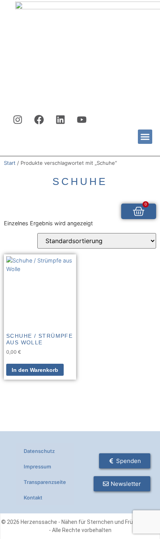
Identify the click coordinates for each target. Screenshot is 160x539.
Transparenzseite (45, 482)
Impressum (37, 466)
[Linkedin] (60, 120)
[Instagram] (18, 120)
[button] (145, 137)
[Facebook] (39, 120)
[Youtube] (82, 120)
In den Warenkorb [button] (35, 370)
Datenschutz (39, 451)
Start (10, 163)
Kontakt (33, 497)
